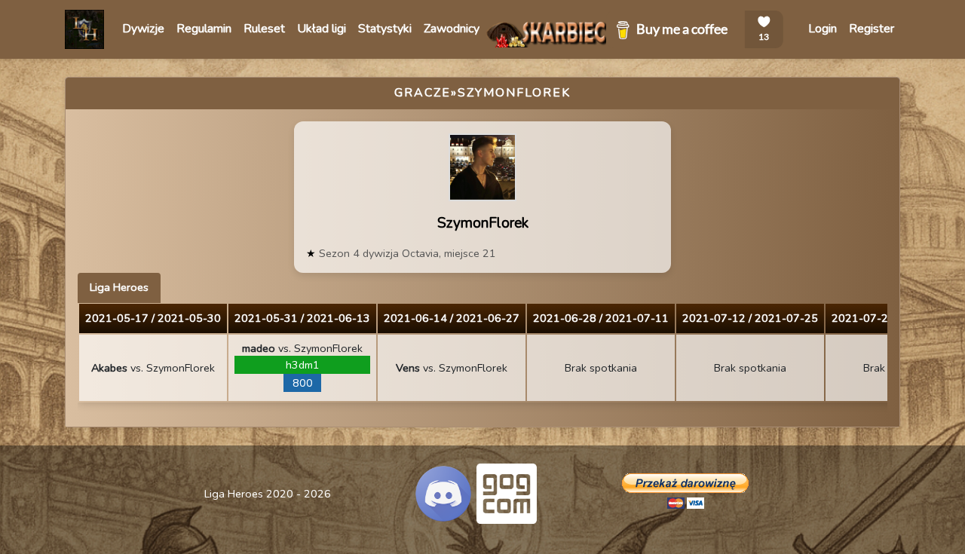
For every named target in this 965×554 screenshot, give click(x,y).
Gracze (422, 92)
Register (871, 28)
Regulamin (203, 28)
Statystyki (385, 28)
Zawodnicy (451, 28)
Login (822, 28)
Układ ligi (321, 28)
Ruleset (264, 28)
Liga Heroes (119, 287)
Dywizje (143, 28)
